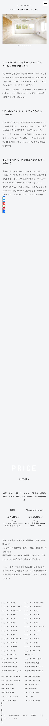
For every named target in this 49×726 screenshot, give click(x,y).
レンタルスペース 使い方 (32, 618)
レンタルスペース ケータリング (11, 638)
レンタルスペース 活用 (31, 614)
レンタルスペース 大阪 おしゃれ (11, 610)
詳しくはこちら (24, 452)
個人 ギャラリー (29, 654)
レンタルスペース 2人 (8, 634)
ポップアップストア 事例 (32, 680)
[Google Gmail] (24, 203)
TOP (15, 718)
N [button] (46, 31)
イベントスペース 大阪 (31, 692)
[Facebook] (24, 197)
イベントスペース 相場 (8, 700)
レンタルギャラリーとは (9, 654)
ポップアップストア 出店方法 (33, 671)
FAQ (41, 715)
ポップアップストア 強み (9, 666)
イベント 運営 (28, 696)
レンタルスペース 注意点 (32, 646)
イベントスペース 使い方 (32, 700)
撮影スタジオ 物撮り (30, 688)
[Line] (24, 206)
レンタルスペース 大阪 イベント (11, 606)
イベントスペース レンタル (10, 696)
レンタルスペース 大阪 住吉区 (34, 602)
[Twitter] (24, 200)
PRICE (25, 715)
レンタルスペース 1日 (8, 618)
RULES (33, 715)
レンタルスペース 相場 (8, 614)
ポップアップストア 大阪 (9, 663)
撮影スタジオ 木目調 (7, 688)
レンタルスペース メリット (33, 630)
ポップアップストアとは (32, 663)
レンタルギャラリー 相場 (9, 658)
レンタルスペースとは (31, 610)
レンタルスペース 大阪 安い (33, 606)
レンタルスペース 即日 (8, 622)
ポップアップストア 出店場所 (10, 676)
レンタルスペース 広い (31, 622)
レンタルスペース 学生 (31, 638)
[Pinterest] (24, 208)
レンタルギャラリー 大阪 (32, 651)
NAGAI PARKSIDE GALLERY (24, 7)
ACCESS (7, 718)
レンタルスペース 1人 (31, 634)
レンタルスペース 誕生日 (9, 643)
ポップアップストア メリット (33, 666)
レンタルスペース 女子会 (9, 626)
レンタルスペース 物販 (8, 651)
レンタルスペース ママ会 (9, 630)
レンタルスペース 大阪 (8, 602)
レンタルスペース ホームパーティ (35, 626)
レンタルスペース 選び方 (9, 646)
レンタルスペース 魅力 (31, 643)
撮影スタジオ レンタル (31, 684)
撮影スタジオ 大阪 (7, 684)
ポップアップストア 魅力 (32, 676)
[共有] (24, 211)
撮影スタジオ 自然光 (7, 692)
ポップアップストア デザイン (10, 680)
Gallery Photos (13, 715)
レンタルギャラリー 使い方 (33, 658)
